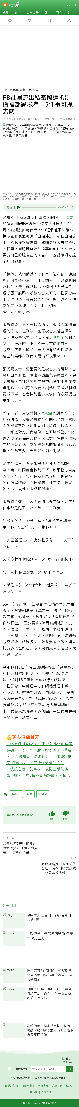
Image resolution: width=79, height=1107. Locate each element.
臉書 (69, 217)
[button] (73, 12)
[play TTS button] (18, 207)
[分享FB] (10, 20)
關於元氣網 (11, 1085)
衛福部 (47, 413)
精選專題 (43, 1085)
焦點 (6, 12)
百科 (59, 12)
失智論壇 (32, 12)
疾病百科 (57, 1085)
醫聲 (23, 89)
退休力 (70, 1085)
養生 (18, 12)
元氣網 (14, 89)
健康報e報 (20, 1069)
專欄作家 (46, 1092)
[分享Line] (30, 20)
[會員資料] (68, 4)
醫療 (47, 12)
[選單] (74, 4)
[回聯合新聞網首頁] (5, 5)
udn (5, 89)
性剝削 (58, 337)
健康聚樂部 (28, 1085)
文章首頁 (32, 1092)
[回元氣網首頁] (14, 5)
